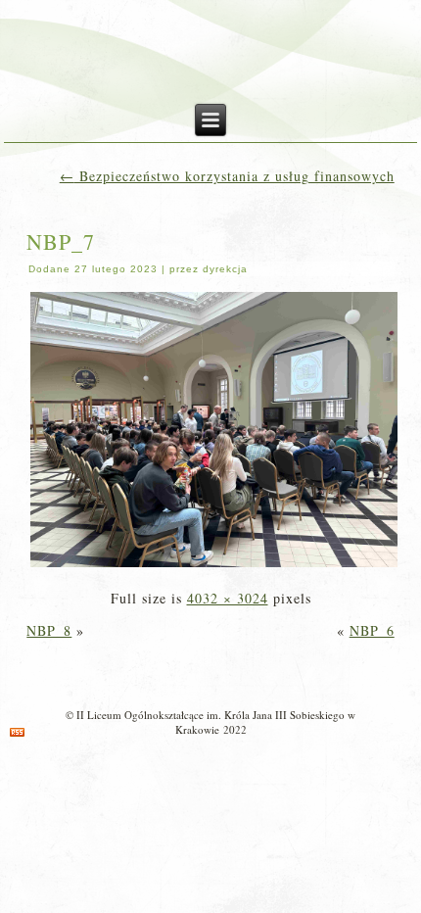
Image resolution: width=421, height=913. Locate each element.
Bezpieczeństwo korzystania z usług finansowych (227, 176)
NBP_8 (48, 630)
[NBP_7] (213, 565)
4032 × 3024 (227, 598)
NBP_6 (372, 630)
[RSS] (17, 732)
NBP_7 (60, 241)
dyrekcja (225, 269)
